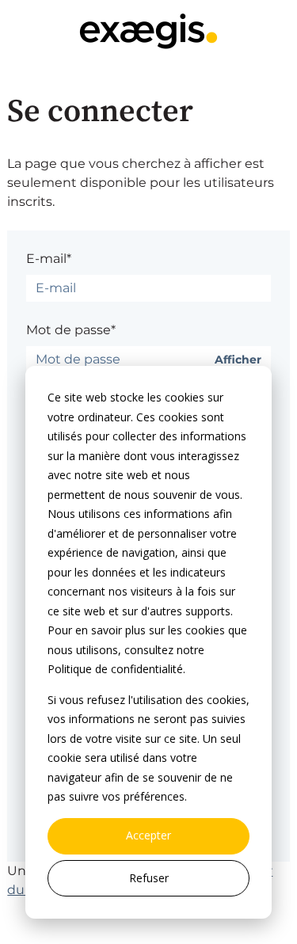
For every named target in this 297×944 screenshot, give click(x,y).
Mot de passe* (71, 329)
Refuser (149, 877)
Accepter (148, 835)
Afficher (238, 360)
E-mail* (48, 258)
